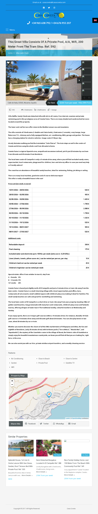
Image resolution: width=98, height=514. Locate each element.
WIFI (12, 367)
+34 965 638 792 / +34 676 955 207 (51, 22)
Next (79, 80)
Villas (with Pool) (22, 53)
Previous (8, 80)
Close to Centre (71, 359)
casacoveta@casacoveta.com (53, 2)
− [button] (12, 384)
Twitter (46, 424)
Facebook (32, 424)
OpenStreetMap (76, 418)
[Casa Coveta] (49, 15)
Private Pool (43, 363)
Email (74, 424)
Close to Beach (44, 359)
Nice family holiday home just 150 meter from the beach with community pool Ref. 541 (77, 463)
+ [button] (12, 380)
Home (10, 53)
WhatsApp (60, 424)
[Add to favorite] (8, 63)
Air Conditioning (17, 359)
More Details (26, 475)
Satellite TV (70, 363)
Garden (14, 363)
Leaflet (68, 418)
